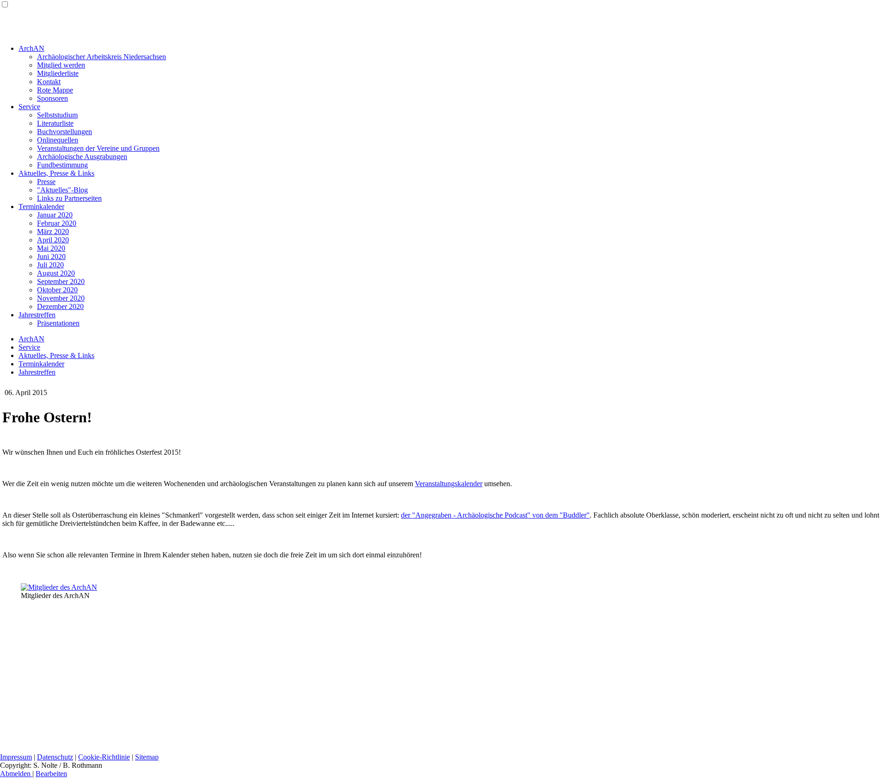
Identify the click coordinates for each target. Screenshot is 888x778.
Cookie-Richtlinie (104, 757)
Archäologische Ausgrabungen (82, 157)
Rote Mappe (55, 90)
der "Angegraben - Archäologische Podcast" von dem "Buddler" (495, 515)
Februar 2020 (56, 223)
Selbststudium (57, 115)
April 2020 (53, 240)
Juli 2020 (50, 265)
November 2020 (61, 298)
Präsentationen (58, 323)
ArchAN (31, 48)
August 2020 (56, 273)
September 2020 (61, 281)
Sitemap (147, 757)
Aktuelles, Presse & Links (56, 173)
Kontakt (49, 82)
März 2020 (53, 231)
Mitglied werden (61, 65)
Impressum (16, 757)
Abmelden (16, 774)
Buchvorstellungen (64, 132)
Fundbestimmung (62, 165)
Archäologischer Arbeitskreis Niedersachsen (101, 57)
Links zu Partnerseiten (69, 198)
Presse (46, 181)
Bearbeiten (51, 774)
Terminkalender (41, 206)
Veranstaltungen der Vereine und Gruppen (98, 148)
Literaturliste (55, 123)
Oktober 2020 (57, 290)
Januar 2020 (55, 215)
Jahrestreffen (37, 315)
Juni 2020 (51, 256)
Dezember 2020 (60, 306)
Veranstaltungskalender (448, 484)
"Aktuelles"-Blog (62, 190)
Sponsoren (52, 98)
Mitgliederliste (58, 73)
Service (29, 107)
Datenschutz (55, 757)
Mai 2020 (51, 248)
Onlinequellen (57, 140)
